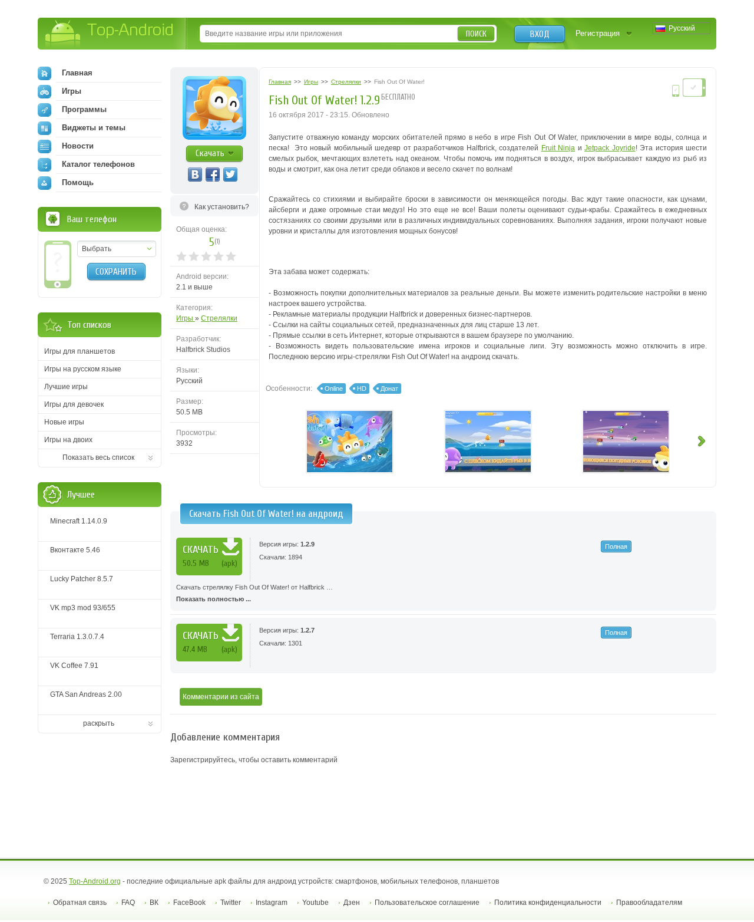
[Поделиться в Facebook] (213, 174)
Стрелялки (219, 318)
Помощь (78, 182)
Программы (84, 109)
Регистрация (598, 33)
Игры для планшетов (79, 351)
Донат (389, 388)
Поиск (476, 34)
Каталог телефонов (98, 164)
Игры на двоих (68, 440)
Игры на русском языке (82, 369)
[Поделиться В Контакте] (195, 174)
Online (334, 388)
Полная (616, 546)
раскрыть (98, 723)
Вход (540, 34)
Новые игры (64, 422)
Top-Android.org (95, 881)
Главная (77, 72)
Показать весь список (98, 457)
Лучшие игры (66, 387)
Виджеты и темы (93, 127)
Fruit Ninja (558, 148)
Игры (185, 318)
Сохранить (116, 271)
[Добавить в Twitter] (230, 174)
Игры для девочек (74, 404)
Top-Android (109, 34)
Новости (78, 145)
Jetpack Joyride (609, 148)
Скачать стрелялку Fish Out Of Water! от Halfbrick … (254, 593)
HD (361, 388)
